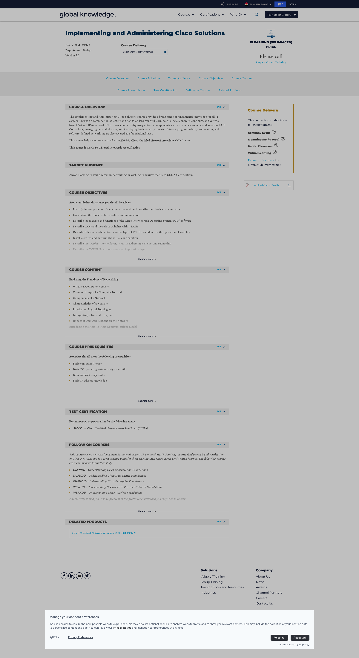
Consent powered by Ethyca (292, 644)
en (55, 637)
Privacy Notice (122, 627)
